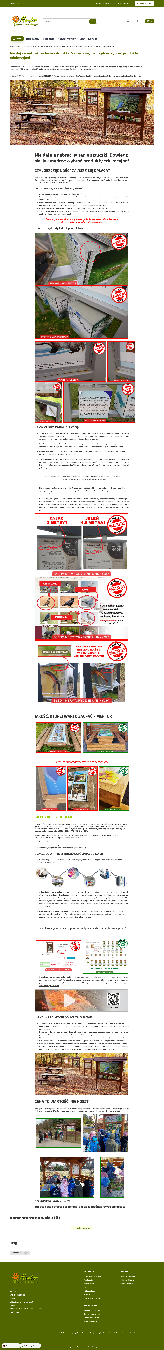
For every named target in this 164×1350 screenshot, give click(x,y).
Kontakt (87, 1294)
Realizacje (88, 1280)
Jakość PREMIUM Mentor (49, 76)
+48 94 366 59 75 (17, 1295)
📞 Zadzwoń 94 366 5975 (123, 3)
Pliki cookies (89, 1291)
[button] (92, 21)
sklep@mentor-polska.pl (21, 1302)
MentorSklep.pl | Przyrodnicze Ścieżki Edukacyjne (28, 46)
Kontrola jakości (67, 76)
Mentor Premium (128, 1276)
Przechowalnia (90, 1321)
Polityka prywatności (93, 1276)
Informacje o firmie (92, 1298)
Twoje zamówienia (92, 1314)
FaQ (85, 1287)
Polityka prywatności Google (89, 1333)
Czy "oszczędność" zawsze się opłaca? (92, 76)
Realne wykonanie (117, 76)
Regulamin (15, 3)
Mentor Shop (127, 1280)
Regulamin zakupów (92, 1310)
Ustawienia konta (91, 1317)
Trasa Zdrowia (127, 1283)
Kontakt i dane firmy (103, 3)
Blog (50, 46)
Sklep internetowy (81, 1347)
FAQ (22, 3)
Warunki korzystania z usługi (121, 1333)
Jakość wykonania (133, 76)
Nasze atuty (89, 1283)
